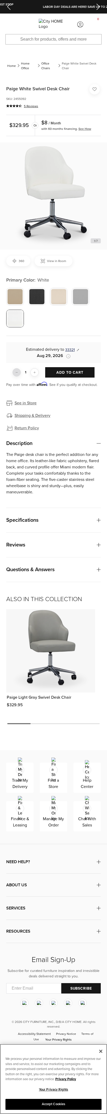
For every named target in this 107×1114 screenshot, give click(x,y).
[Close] (100, 1051)
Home (11, 66)
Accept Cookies (53, 1104)
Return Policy (27, 428)
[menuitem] (9, 24)
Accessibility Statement (34, 1034)
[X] (53, 1003)
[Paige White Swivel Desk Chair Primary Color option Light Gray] (80, 296)
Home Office (25, 66)
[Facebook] (39, 1003)
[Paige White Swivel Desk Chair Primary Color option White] (15, 318)
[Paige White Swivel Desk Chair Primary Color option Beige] (15, 296)
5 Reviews (31, 106)
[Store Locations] (27, 24)
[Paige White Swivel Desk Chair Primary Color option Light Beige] (59, 296)
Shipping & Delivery (32, 415)
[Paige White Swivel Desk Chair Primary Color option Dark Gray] (37, 296)
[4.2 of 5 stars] (14, 105)
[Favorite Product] (94, 89)
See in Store (26, 403)
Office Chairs (45, 66)
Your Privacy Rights (58, 1040)
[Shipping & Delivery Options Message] (66, 356)
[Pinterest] (68, 1003)
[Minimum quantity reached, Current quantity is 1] (16, 372)
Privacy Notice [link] (66, 1034)
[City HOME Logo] (53, 24)
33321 (70, 350)
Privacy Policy (65, 1079)
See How (84, 129)
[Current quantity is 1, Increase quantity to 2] (34, 372)
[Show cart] (98, 24)
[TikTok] (83, 1003)
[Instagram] (24, 1003)
